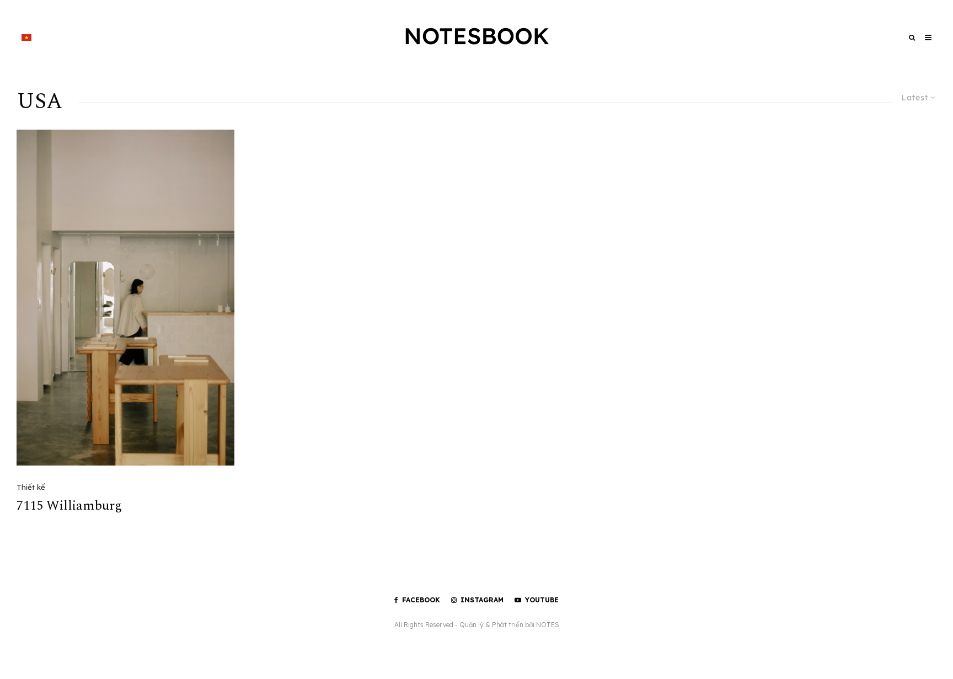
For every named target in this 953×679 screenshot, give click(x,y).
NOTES (547, 625)
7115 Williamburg (69, 506)
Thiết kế (31, 487)
